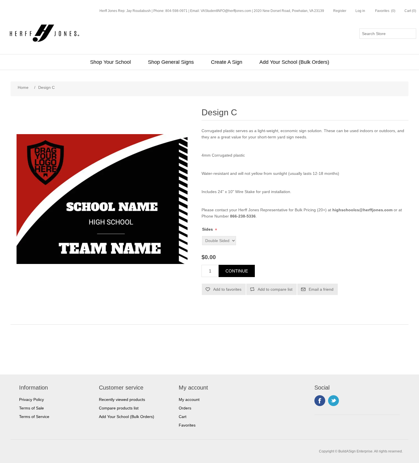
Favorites (187, 425)
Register (339, 11)
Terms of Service (34, 416)
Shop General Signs (171, 62)
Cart (182, 416)
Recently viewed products (122, 399)
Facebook (319, 400)
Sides (207, 229)
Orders (185, 408)
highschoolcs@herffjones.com (362, 210)
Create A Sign (226, 62)
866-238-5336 (243, 216)
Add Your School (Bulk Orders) (294, 62)
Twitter (333, 400)
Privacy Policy (31, 399)
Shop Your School (110, 62)
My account (189, 399)
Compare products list (119, 408)
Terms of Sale (31, 408)
